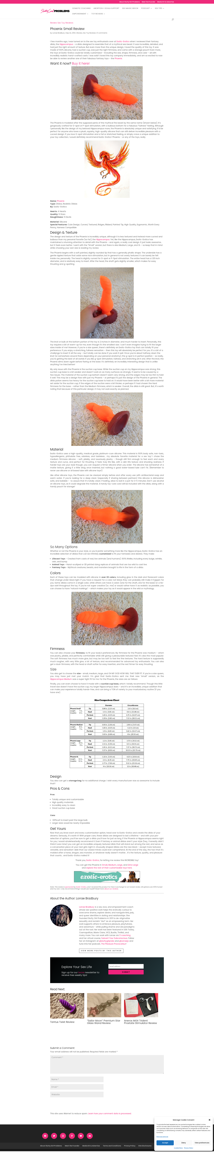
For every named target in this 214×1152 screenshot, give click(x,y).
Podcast (145, 9)
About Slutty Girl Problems (129, 2)
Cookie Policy (178, 1148)
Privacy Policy (188, 1148)
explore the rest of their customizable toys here (109, 867)
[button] (209, 1120)
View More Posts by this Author (101, 951)
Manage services (162, 1137)
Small (104, 865)
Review (53, 22)
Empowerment (79, 14)
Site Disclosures (144, 1146)
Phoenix (118, 58)
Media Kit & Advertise (165, 2)
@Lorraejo (124, 941)
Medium (112, 865)
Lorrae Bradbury (58, 33)
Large (119, 865)
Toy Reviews (97, 14)
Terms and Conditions (112, 1146)
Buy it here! (81, 63)
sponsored (69, 887)
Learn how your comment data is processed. (109, 1113)
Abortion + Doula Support (106, 9)
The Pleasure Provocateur (113, 944)
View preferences (202, 1143)
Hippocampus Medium (61, 679)
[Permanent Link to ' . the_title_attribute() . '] (67, 1017)
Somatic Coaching (81, 9)
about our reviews (111, 889)
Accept (165, 1143)
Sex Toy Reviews (65, 22)
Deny (183, 1143)
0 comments (102, 33)
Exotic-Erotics (123, 41)
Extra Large (133, 865)
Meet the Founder (148, 2)
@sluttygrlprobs (106, 941)
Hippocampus (66, 44)
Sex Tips (158, 9)
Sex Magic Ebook (130, 9)
